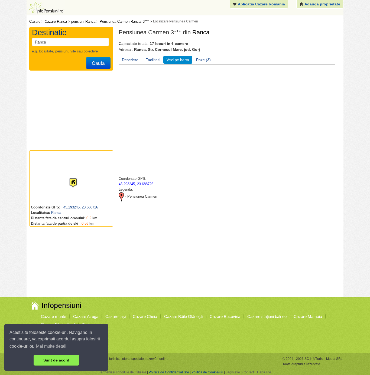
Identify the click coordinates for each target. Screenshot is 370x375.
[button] (69, 178)
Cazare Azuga (85, 316)
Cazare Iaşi (115, 316)
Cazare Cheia (145, 316)
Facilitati (152, 60)
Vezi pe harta (178, 60)
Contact (248, 372)
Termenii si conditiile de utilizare (122, 372)
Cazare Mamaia (308, 316)
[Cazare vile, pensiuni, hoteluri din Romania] (46, 7)
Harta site (264, 372)
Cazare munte (53, 316)
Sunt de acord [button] (56, 360)
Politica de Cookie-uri (207, 372)
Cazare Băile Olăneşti (183, 316)
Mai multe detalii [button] (51, 346)
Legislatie (233, 372)
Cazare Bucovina (225, 316)
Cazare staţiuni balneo (267, 316)
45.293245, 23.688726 (80, 207)
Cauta (98, 62)
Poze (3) (203, 60)
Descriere (130, 60)
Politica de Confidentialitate (169, 372)
